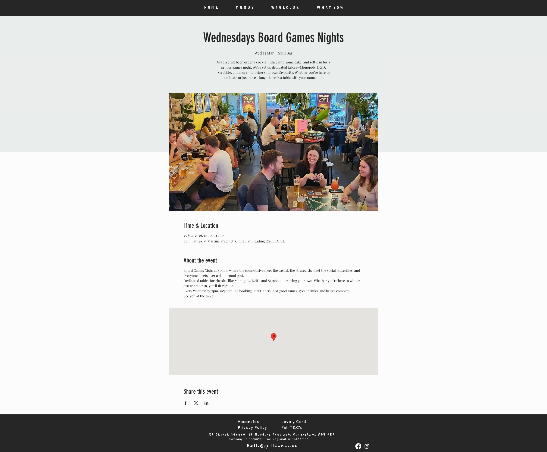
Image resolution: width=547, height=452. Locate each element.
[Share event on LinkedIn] (206, 403)
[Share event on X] (196, 403)
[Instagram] (367, 446)
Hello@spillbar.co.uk (272, 446)
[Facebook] (358, 446)
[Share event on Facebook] (186, 403)
